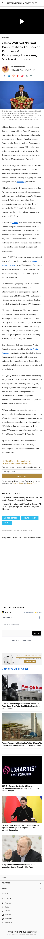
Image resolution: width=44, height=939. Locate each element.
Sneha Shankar (19, 67)
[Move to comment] (31, 76)
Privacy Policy (32, 483)
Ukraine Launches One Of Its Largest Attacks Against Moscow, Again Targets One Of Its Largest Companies (20, 827)
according (21, 181)
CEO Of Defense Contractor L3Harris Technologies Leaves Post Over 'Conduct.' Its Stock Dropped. (20, 788)
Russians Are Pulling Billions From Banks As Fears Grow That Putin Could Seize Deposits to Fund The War (21, 706)
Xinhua (15, 222)
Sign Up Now (30, 661)
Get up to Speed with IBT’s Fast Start (28, 656)
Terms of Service (18, 483)
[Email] (27, 76)
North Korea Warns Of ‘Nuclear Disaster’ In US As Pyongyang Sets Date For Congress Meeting (22, 506)
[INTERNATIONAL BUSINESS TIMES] (22, 3)
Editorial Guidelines (32, 538)
